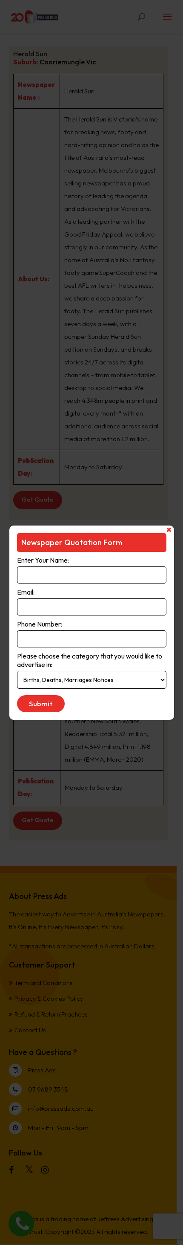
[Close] (169, 530)
